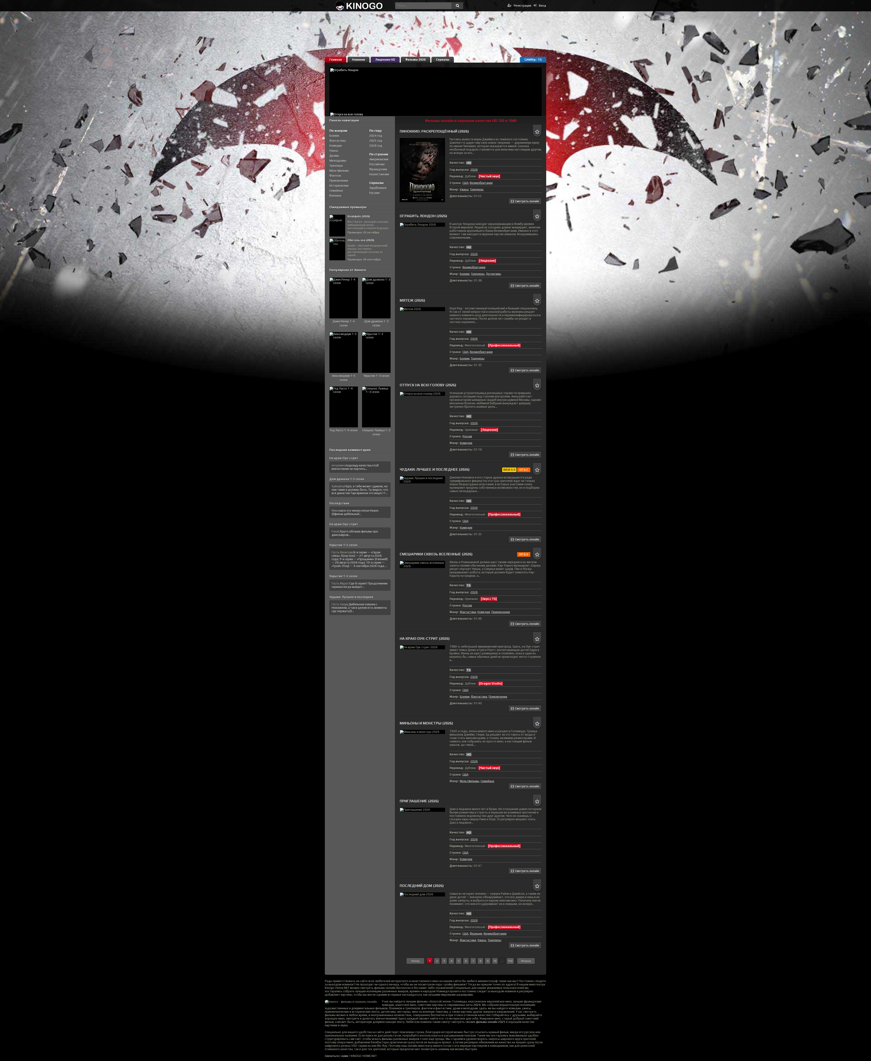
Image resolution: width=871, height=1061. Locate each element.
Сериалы (442, 59)
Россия (467, 436)
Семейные (487, 781)
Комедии (335, 145)
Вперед (526, 961)
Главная (335, 59)
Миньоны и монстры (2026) (426, 723)
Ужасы (464, 189)
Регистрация (522, 5)
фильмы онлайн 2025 (490, 1022)
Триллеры (477, 189)
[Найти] (457, 5)
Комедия (466, 443)
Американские (379, 159)
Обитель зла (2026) (360, 240)
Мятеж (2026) (412, 300)
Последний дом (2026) (422, 886)
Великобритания (481, 183)
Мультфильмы (469, 781)
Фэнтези (335, 175)
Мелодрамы (337, 160)
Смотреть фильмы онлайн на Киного (359, 5)
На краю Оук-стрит (343, 458)
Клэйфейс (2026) (358, 216)
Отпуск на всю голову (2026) (428, 385)
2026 (474, 169)
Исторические (339, 185)
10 (495, 961)
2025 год (375, 140)
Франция (476, 933)
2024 (477, 1005)
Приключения (500, 612)
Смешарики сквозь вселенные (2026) (436, 554)
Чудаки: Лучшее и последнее (351, 597)
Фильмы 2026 (415, 59)
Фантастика (468, 612)
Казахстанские (379, 174)
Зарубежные (378, 188)
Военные (335, 195)
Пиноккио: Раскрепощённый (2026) (434, 131)
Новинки (358, 59)
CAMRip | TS (533, 59)
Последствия (339, 503)
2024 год (375, 135)
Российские (377, 164)
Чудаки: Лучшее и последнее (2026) (435, 469)
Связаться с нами (336, 1056)
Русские (374, 192)
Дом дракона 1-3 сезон (346, 479)
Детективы (493, 274)
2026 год (375, 145)
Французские (378, 169)
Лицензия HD (385, 59)
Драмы (334, 155)
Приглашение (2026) (419, 801)
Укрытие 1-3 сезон (343, 545)
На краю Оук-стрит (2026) (425, 638)
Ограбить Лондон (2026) (423, 216)
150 (510, 961)
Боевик (465, 274)
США (465, 183)
